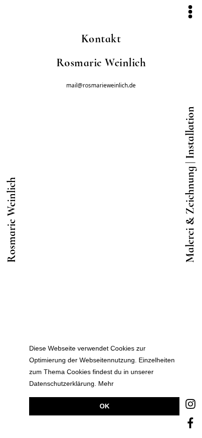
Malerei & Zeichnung (190, 214)
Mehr (106, 383)
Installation (190, 132)
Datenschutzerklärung (61, 383)
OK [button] (104, 406)
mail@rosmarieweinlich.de (101, 85)
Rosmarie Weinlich (11, 220)
